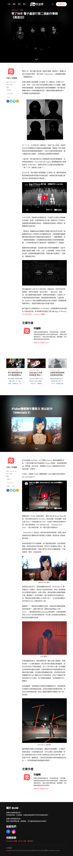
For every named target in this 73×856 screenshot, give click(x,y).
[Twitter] (11, 101)
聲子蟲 (9, 90)
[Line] (14, 101)
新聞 (19, 4)
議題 (14, 4)
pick (8, 97)
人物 (8, 4)
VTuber (13, 486)
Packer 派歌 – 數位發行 (25, 841)
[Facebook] (7, 101)
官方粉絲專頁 (27, 314)
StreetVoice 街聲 (11, 841)
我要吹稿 (61, 4)
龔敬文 (9, 479)
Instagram (37, 314)
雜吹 (24, 4)
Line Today (10, 93)
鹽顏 (8, 486)
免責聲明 (9, 848)
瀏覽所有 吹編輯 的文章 (41, 342)
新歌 (21, 10)
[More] (17, 101)
